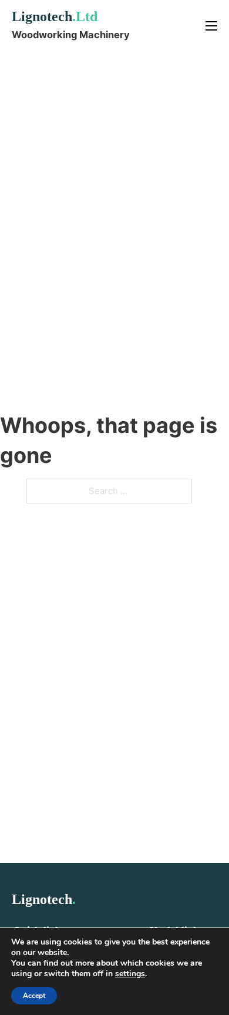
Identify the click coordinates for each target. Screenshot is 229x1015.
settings (130, 974)
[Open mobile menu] (211, 26)
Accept (34, 995)
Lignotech (54, 16)
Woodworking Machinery (71, 35)
